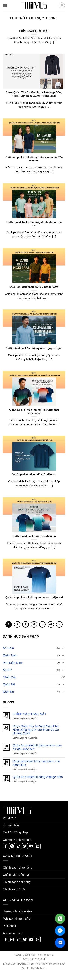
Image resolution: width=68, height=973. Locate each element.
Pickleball (9, 926)
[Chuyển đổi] (63, 648)
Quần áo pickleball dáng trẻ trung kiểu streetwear (34, 411)
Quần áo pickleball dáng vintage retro (38, 777)
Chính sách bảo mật (16, 874)
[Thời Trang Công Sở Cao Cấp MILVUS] (34, 5)
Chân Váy (9, 677)
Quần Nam (10, 655)
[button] (5, 5)
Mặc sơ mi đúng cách (17, 918)
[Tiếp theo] (59, 624)
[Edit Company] (60, 919)
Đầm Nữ (8, 691)
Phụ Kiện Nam (12, 662)
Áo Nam (8, 648)
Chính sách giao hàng (17, 867)
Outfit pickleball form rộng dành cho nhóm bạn (36, 763)
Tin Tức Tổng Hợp (15, 832)
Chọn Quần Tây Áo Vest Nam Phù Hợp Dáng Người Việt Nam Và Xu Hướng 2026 (36, 730)
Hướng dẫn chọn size (17, 911)
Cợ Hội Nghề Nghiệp (17, 839)
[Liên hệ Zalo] (60, 943)
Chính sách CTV (14, 889)
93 (50, 624)
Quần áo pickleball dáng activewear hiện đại (34, 597)
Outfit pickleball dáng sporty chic (34, 536)
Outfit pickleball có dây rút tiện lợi (34, 474)
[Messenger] (60, 931)
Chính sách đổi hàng (17, 882)
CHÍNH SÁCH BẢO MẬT (29, 714)
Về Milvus (9, 818)
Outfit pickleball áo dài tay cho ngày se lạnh (34, 348)
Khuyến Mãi (11, 825)
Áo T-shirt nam (12, 933)
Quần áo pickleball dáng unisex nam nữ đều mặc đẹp (37, 747)
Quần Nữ (9, 684)
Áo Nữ (7, 670)
